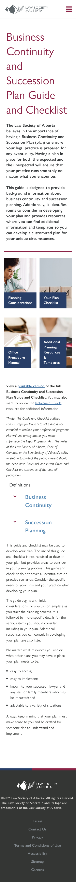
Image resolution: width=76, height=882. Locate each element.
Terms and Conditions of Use (37, 845)
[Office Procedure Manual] (21, 343)
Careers (37, 869)
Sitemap (37, 861)
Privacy (37, 837)
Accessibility (37, 853)
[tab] (38, 501)
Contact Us (37, 828)
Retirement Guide (48, 402)
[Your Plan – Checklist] (55, 283)
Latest (38, 820)
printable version (31, 385)
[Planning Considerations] (21, 283)
